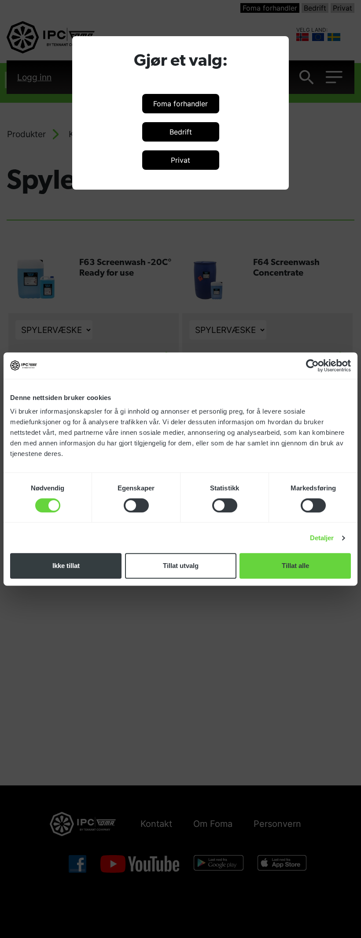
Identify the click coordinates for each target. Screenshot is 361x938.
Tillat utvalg (181, 565)
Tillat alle (295, 565)
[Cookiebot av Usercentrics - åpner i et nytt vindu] (312, 365)
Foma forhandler (180, 103)
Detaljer (322, 538)
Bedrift (180, 131)
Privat (180, 160)
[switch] (136, 505)
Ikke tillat (66, 565)
